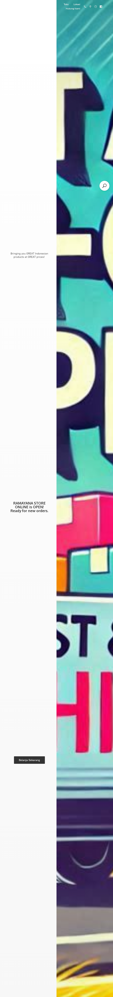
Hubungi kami (73, 8)
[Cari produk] (104, 185)
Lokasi (77, 4)
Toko (66, 4)
